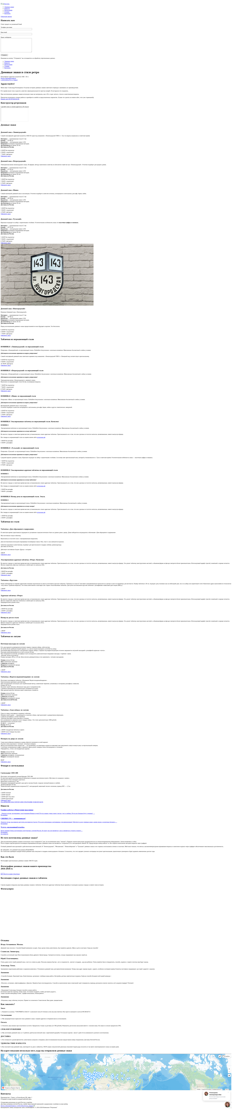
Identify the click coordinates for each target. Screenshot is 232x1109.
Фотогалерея (8, 10)
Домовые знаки (9, 7)
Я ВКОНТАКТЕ (38, 802)
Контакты (7, 13)
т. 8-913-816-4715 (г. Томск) (9, 80)
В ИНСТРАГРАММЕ (26, 802)
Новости (7, 8)
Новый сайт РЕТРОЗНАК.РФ (10, 99)
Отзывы (6, 12)
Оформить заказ (6, 156)
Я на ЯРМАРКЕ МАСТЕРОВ (10, 802)
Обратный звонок (6, 16)
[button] (227, 1104)
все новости (4, 834)
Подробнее (4, 815)
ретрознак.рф (41, 437)
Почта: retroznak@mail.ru (8, 78)
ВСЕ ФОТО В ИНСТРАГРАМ (10, 874)
